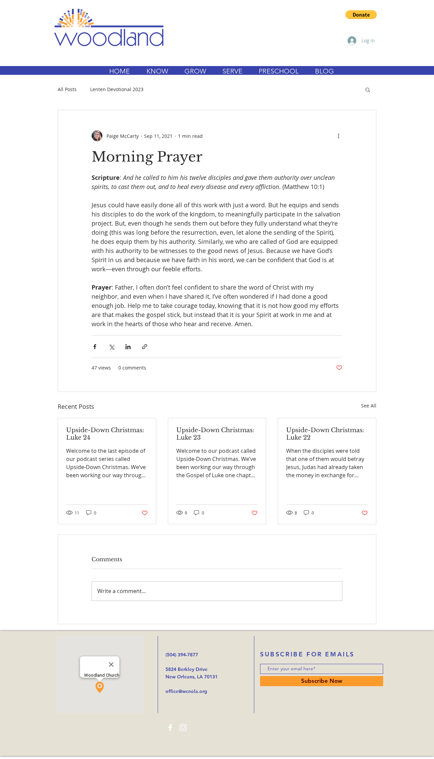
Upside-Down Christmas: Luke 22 (325, 433)
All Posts (67, 89)
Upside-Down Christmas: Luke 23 (215, 433)
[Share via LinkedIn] (128, 346)
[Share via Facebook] (95, 346)
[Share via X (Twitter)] (111, 346)
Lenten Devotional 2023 (116, 89)
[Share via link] (144, 346)
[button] (361, 14)
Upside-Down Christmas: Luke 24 (105, 433)
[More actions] (338, 136)
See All (368, 405)
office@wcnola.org (186, 691)
